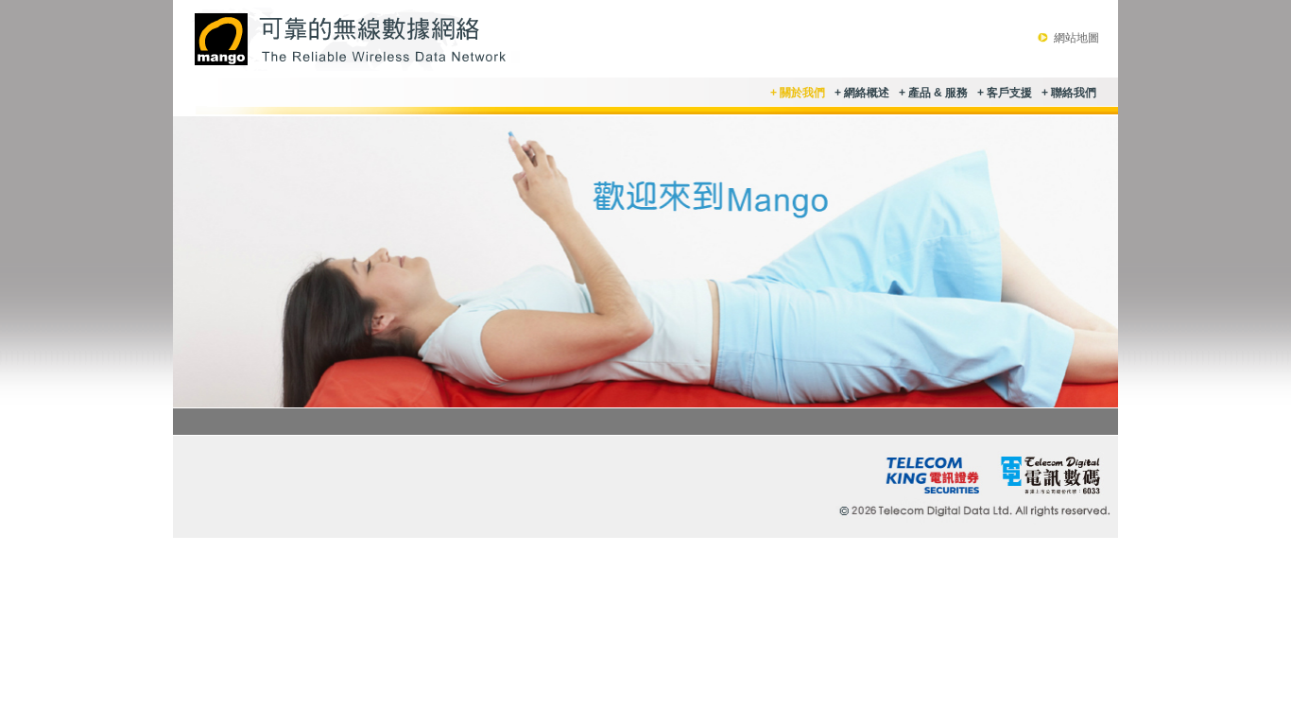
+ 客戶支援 (1004, 92)
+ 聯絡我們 (1068, 92)
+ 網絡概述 (862, 92)
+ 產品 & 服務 (933, 92)
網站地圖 (1076, 37)
